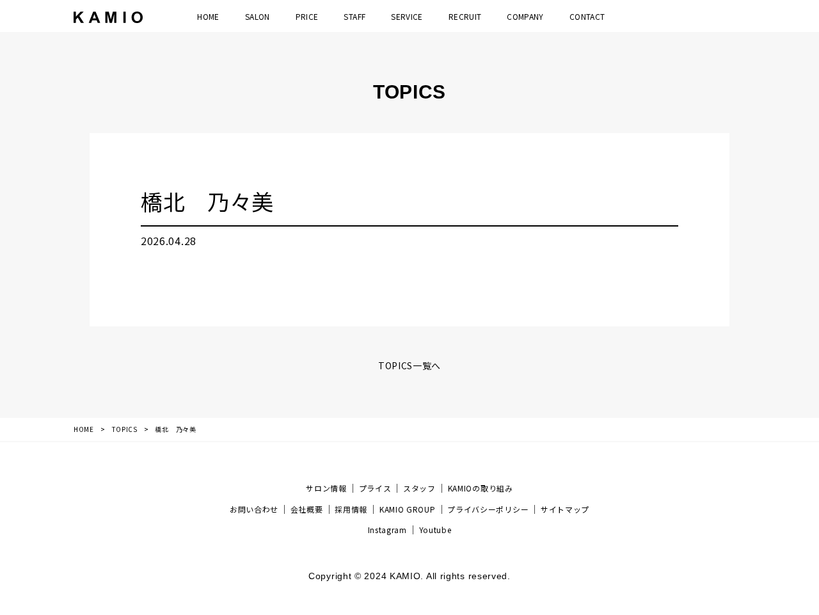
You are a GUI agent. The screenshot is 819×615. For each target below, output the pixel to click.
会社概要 (306, 509)
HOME (208, 16)
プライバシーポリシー (488, 509)
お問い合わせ (254, 509)
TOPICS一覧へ (409, 365)
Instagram (387, 529)
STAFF (354, 16)
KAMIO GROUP (407, 509)
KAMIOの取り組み (480, 488)
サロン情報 (326, 488)
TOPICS (125, 429)
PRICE (307, 16)
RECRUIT (465, 16)
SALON (257, 16)
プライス (375, 488)
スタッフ (419, 488)
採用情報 (351, 509)
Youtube (435, 529)
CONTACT (587, 16)
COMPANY (525, 16)
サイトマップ (565, 509)
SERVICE (407, 16)
